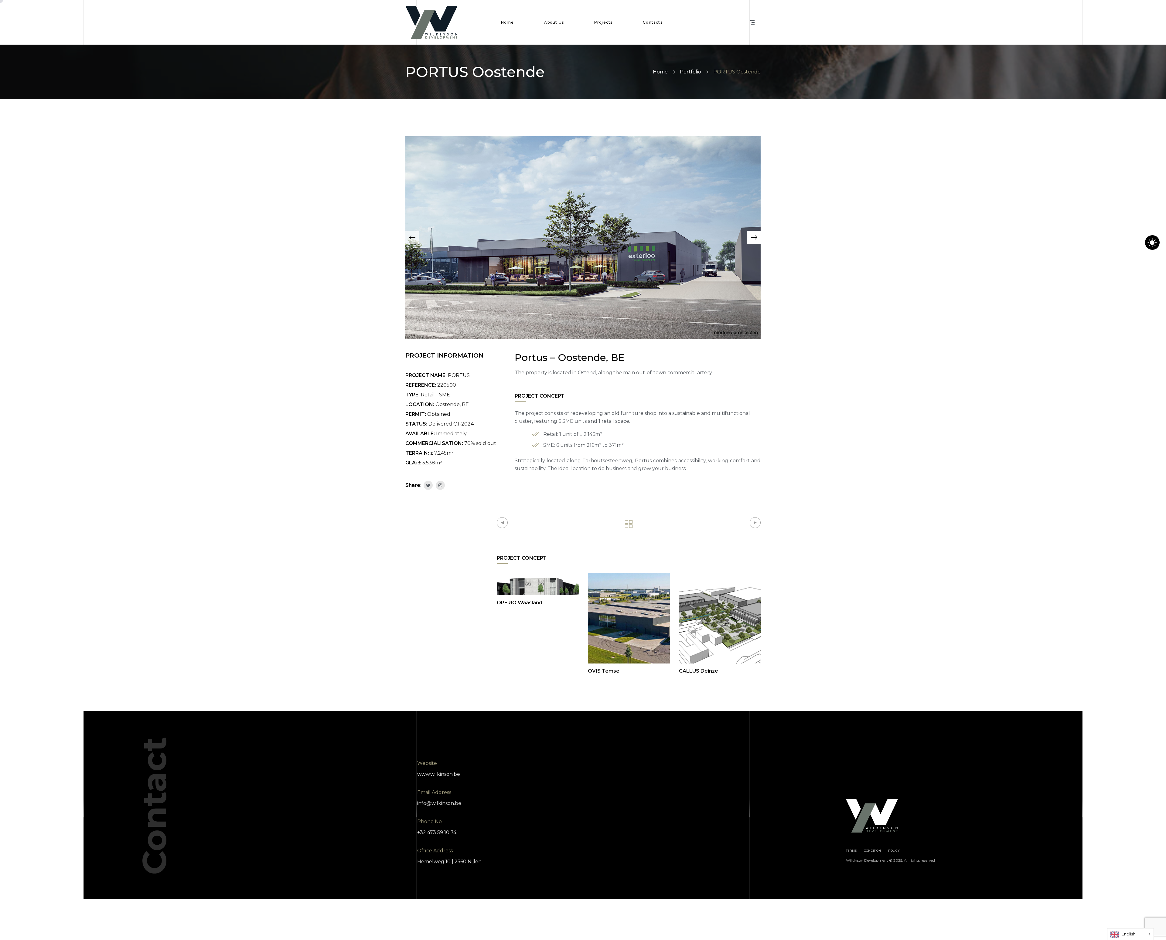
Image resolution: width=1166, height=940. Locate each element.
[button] (412, 237)
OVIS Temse (603, 671)
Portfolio (690, 72)
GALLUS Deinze (698, 671)
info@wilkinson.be (439, 803)
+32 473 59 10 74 (436, 832)
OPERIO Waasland (519, 603)
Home (660, 72)
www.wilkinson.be (438, 774)
